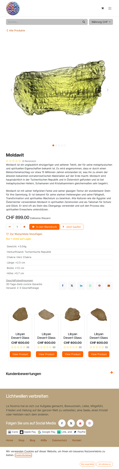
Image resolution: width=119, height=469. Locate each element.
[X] (72, 285)
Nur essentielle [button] (87, 464)
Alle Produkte (17, 30)
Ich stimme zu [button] (105, 464)
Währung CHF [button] (100, 21)
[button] (11, 89)
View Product (20, 354)
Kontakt (76, 440)
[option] (59, 330)
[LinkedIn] (81, 285)
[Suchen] (84, 22)
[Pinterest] (99, 285)
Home (12, 440)
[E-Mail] (108, 285)
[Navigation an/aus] (110, 8)
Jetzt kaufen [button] (73, 226)
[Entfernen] (9, 227)
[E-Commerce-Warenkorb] (102, 8)
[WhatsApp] (90, 285)
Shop (24, 440)
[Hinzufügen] (24, 227)
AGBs (46, 440)
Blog (35, 440)
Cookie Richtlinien (23, 455)
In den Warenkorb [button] (46, 226)
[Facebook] (62, 285)
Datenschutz (62, 440)
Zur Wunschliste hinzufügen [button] (26, 234)
